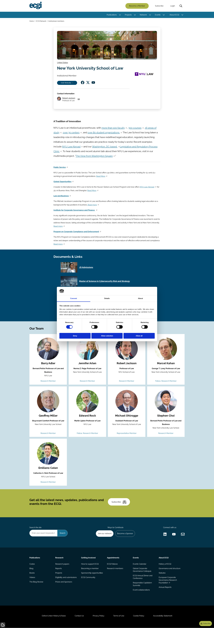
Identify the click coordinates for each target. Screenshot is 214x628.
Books (32, 573)
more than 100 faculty (113, 127)
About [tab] (140, 298)
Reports (58, 568)
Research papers (62, 564)
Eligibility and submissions (66, 577)
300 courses (134, 127)
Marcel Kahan (166, 363)
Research (59, 558)
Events (157, 15)
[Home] (35, 5)
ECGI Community (88, 577)
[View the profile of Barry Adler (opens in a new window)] (48, 349)
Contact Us (79, 616)
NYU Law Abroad (71, 146)
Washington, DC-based (104, 146)
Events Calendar (139, 564)
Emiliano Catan (48, 467)
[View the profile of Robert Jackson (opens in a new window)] (126, 349)
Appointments (113, 558)
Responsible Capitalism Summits (142, 584)
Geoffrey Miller (48, 415)
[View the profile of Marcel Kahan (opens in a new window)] (166, 349)
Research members (115, 568)
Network (143, 15)
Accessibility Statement (162, 616)
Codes (32, 564)
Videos (32, 577)
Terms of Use (118, 616)
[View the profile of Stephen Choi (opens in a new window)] (166, 401)
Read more (92, 205)
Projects (128, 15)
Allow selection (107, 336)
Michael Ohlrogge (126, 415)
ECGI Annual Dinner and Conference (142, 577)
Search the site (35, 527)
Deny (75, 336)
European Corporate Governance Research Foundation (168, 580)
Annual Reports (165, 587)
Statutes (162, 573)
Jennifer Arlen (87, 363)
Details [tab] (107, 298)
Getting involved (88, 558)
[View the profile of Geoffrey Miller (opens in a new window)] (48, 401)
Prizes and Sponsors (63, 582)
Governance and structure (169, 568)
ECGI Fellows (112, 564)
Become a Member (137, 6)
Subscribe (159, 6)
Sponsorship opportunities (92, 573)
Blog (31, 568)
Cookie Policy (138, 616)
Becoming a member (90, 568)
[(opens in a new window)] (82, 82)
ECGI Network (41, 21)
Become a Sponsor (125, 533)
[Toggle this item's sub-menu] (119, 15)
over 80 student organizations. (104, 132)
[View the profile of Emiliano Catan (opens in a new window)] (48, 453)
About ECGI (174, 15)
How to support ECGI (90, 564)
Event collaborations (141, 590)
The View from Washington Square (94, 156)
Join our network (105, 533)
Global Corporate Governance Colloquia (142, 569)
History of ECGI (165, 564)
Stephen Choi (166, 415)
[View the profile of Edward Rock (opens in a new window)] (87, 401)
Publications (112, 15)
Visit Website (66, 83)
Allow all (139, 336)
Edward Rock (87, 415)
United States (62, 63)
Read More (100, 176)
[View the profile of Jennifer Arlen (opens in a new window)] (87, 349)
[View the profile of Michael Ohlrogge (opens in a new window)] (126, 401)
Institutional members (56, 21)
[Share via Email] (183, 534)
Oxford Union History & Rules (54, 616)
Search (181, 6)
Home (31, 21)
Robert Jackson (68, 98)
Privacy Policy (98, 616)
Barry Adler (48, 363)
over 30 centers (71, 132)
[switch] (94, 327)
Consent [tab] (73, 298)
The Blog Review (36, 582)
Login (172, 6)
